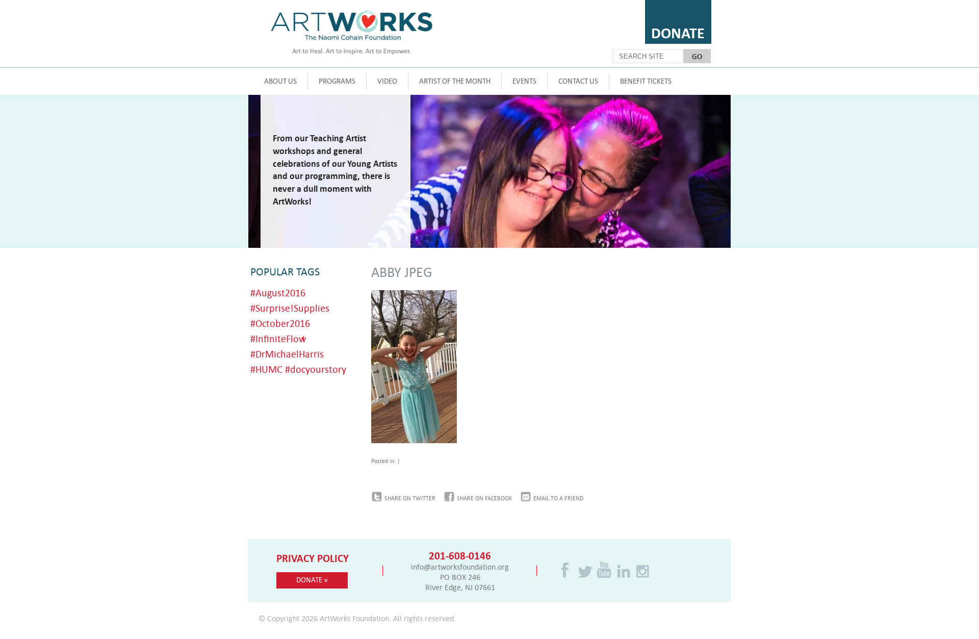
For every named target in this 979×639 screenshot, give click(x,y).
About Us (280, 80)
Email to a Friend (558, 498)
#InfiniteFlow (278, 338)
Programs (337, 80)
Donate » (312, 579)
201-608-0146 (460, 555)
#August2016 (277, 292)
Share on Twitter (409, 498)
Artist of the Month (455, 80)
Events (524, 80)
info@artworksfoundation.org (460, 566)
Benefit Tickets (646, 80)
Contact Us (578, 80)
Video (387, 80)
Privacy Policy (312, 558)
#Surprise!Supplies (289, 308)
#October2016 (280, 323)
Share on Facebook (484, 498)
